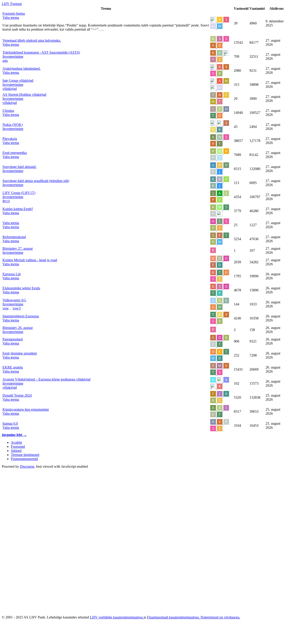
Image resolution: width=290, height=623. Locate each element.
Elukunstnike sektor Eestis (21, 288)
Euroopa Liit (11, 274)
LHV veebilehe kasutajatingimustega (117, 617)
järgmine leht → (14, 435)
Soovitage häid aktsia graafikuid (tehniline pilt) (35, 181)
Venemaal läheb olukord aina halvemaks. (31, 40)
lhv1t (6, 201)
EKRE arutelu (12, 367)
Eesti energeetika (14, 153)
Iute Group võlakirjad (17, 80)
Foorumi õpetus (13, 13)
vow (5, 308)
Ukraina (8, 111)
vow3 (16, 308)
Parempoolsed (12, 339)
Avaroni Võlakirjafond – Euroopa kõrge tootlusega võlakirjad (46, 379)
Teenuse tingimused (25, 455)
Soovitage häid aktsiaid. (19, 167)
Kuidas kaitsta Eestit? (17, 209)
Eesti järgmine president (19, 353)
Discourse (27, 466)
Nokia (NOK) (12, 125)
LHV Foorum (12, 4)
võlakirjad (9, 89)
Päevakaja (9, 139)
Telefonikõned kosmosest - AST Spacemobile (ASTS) (41, 52)
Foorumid (18, 446)
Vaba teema (10, 223)
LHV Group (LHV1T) (18, 193)
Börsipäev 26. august (17, 328)
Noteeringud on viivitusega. (220, 617)
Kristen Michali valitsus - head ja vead (29, 260)
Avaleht (16, 442)
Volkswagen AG (14, 300)
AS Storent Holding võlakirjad (24, 94)
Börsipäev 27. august (17, 248)
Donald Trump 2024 (17, 395)
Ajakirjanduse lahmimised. (21, 68)
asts (5, 60)
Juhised (16, 451)
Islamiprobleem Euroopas (20, 316)
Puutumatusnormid (24, 459)
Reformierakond (14, 237)
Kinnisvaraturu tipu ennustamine (25, 409)
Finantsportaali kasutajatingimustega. (174, 617)
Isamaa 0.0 (10, 423)
